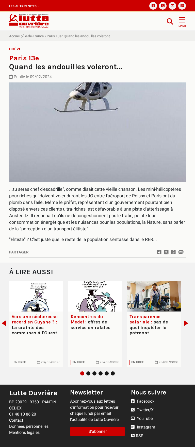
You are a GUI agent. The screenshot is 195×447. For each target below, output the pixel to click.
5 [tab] (107, 373)
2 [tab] (88, 373)
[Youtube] (172, 6)
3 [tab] (94, 373)
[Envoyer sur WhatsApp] (173, 252)
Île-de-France (33, 36)
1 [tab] (82, 373)
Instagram (145, 427)
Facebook (145, 401)
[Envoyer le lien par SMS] (180, 252)
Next (187, 323)
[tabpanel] (36, 324)
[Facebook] (153, 6)
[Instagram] (182, 6)
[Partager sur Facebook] (159, 252)
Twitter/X (145, 409)
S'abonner (98, 431)
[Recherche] (170, 21)
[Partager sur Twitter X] (166, 252)
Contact (16, 420)
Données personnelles (28, 426)
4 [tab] (101, 373)
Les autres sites (23, 6)
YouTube (144, 418)
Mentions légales (24, 432)
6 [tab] (113, 373)
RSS (139, 435)
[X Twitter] (163, 6)
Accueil (14, 36)
